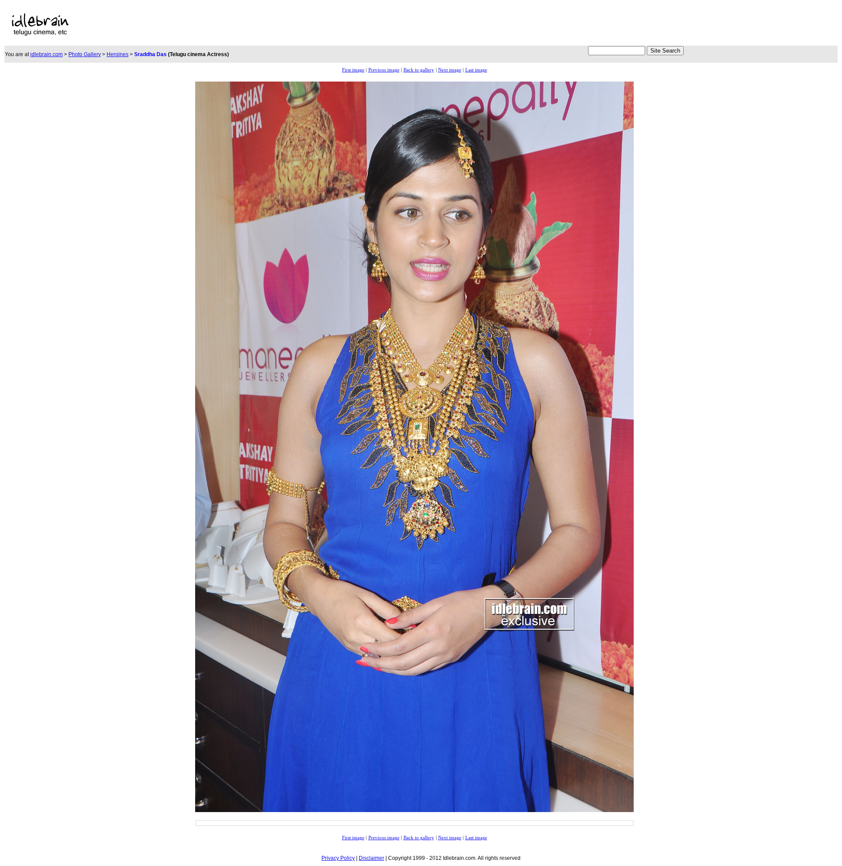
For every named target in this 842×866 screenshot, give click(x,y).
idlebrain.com (46, 54)
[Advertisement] (316, 24)
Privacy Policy (338, 858)
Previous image (384, 70)
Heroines (117, 54)
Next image (449, 70)
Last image (476, 70)
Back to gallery (418, 70)
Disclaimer (371, 858)
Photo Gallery (84, 54)
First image (353, 70)
